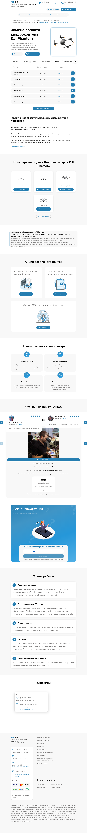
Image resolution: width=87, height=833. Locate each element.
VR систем (40, 784)
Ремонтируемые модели (45, 752)
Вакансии (52, 14)
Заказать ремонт (22, 189)
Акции (34, 61)
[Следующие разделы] (75, 61)
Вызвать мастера (44, 459)
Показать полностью (18, 146)
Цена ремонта (44, 14)
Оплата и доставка (43, 740)
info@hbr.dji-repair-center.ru (28, 704)
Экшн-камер (55, 787)
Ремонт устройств (34, 15)
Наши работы (68, 61)
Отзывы (66, 14)
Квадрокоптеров (56, 784)
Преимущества (45, 61)
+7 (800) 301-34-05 (69, 2)
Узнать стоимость (33, 54)
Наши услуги (41, 755)
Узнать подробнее (26, 294)
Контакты (59, 14)
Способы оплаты (42, 764)
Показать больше (43, 216)
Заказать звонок (69, 9)
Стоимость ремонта (43, 737)
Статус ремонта (54, 9)
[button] (1, 422)
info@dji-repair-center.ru (20, 759)
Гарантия (15, 61)
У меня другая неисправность (43, 108)
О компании (22, 14)
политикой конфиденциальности (56, 559)
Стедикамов (41, 787)
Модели (25, 61)
